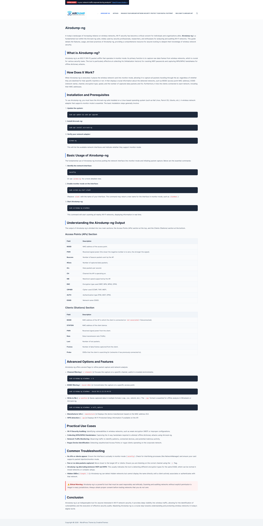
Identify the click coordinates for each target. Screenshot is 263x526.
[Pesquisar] (197, 13)
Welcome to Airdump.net (184, 13)
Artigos (115, 13)
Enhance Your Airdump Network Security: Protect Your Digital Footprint (147, 13)
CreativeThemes (102, 522)
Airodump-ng (105, 13)
